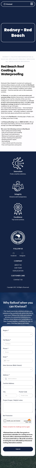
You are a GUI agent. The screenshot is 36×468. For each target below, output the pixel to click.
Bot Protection (7, 415)
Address (6, 375)
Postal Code (23, 392)
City (4, 392)
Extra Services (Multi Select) (12, 365)
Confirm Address (8, 383)
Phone (5, 348)
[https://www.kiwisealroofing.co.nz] (8, 4)
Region (6, 330)
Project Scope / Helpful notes (13, 400)
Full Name (7, 340)
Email (5, 357)
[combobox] (18, 334)
